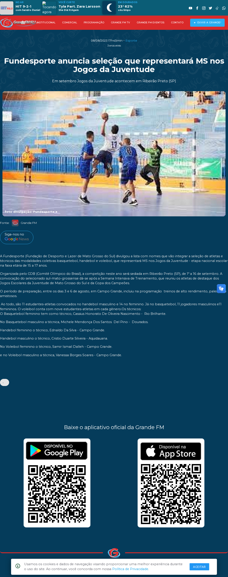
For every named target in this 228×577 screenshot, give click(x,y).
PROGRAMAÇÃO (94, 22)
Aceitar (199, 567)
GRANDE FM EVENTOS (150, 22)
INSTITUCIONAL (46, 22)
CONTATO (177, 22)
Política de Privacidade (130, 569)
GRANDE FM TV (120, 22)
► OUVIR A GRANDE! (207, 22)
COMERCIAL (69, 22)
